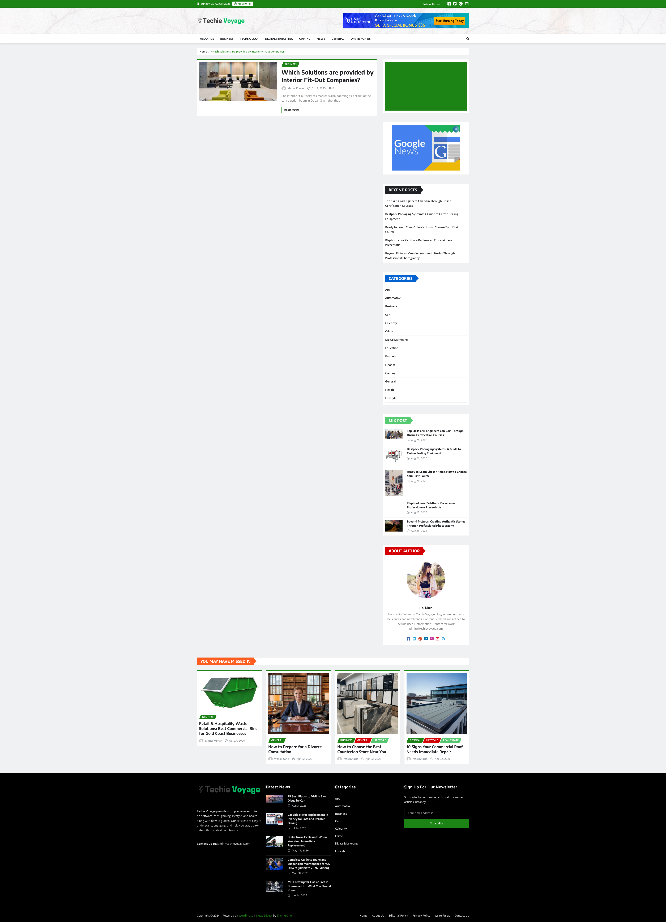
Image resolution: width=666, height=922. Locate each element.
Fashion (390, 356)
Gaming (304, 38)
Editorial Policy (398, 915)
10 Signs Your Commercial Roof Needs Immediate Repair (435, 749)
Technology (249, 38)
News (321, 38)
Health (389, 390)
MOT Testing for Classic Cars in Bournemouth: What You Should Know (309, 886)
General (338, 38)
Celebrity (391, 323)
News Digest (264, 915)
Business (226, 38)
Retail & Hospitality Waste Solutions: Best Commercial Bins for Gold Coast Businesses (228, 728)
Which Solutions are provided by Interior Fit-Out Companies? (248, 51)
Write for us (361, 38)
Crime (389, 331)
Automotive (393, 298)
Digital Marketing (279, 38)
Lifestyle (390, 398)
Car (387, 315)
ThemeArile (284, 915)
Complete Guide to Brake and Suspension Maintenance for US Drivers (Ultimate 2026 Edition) (309, 864)
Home (203, 51)
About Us (207, 38)
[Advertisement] (427, 86)
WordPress (246, 915)
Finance (390, 365)
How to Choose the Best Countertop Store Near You (361, 749)
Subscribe (436, 823)
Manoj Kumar (296, 88)
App (388, 290)
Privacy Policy (421, 915)
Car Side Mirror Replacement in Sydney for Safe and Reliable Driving (308, 819)
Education (391, 348)
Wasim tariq (281, 758)
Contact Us (462, 915)
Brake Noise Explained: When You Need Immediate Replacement (307, 841)
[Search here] (467, 39)
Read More (291, 110)
